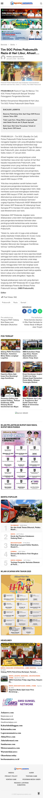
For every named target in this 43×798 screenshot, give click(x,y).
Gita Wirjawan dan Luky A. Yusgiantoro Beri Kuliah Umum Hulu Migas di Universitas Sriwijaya (32, 402)
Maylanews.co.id (7, 716)
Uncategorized (34, 676)
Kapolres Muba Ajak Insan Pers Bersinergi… (21, 691)
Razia (15, 302)
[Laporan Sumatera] (21, 3)
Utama (11, 678)
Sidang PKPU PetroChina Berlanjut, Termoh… (19, 672)
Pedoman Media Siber (31, 779)
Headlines (9, 668)
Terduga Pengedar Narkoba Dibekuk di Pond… (25, 563)
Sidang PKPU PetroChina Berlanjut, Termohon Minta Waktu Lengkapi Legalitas (10, 355)
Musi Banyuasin (16, 543)
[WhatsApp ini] (40, 311)
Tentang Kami (31, 776)
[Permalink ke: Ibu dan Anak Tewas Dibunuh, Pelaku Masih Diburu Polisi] (21, 511)
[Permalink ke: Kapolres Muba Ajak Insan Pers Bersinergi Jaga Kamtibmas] (10, 367)
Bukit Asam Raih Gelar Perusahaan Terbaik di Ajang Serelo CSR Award (19, 127)
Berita (13, 534)
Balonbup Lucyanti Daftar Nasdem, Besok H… (25, 546)
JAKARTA (17, 676)
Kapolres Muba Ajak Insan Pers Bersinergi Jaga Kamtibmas (9, 376)
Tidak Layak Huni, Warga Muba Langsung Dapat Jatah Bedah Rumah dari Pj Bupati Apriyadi (20, 121)
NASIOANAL (24, 676)
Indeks (11, 773)
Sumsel (23, 302)
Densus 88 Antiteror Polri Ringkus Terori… (24, 555)
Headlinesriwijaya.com (9, 722)
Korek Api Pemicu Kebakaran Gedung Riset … (22, 537)
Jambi (27, 668)
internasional (19, 668)
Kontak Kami (11, 779)
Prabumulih (6, 302)
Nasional (33, 668)
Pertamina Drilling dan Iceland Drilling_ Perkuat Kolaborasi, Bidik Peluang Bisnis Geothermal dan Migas (10, 402)
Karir (31, 773)
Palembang (15, 525)
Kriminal (14, 551)
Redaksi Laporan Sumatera (21, 784)
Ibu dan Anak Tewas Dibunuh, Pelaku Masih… (25, 528)
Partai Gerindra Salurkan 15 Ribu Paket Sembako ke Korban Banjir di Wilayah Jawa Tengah (32, 322)
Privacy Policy (11, 776)
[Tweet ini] (29, 311)
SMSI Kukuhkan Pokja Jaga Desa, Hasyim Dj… (25, 681)
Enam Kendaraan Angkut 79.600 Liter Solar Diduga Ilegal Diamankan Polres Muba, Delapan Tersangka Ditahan (32, 378)
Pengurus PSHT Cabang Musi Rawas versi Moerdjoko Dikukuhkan (10, 321)
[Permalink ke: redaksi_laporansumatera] (3, 57)
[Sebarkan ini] (24, 311)
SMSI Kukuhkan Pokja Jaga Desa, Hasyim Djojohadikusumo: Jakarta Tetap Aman (31, 355)
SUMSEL (28, 686)
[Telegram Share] (34, 311)
